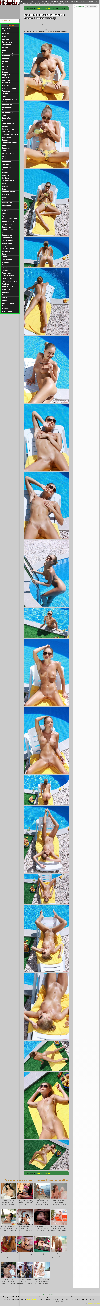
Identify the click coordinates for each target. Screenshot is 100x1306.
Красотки (6, 148)
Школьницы (7, 311)
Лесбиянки (6, 159)
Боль (4, 50)
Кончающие (7, 137)
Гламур (5, 94)
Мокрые (5, 172)
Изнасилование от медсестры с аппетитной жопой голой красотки (25, 1229)
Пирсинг (5, 186)
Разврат (5, 216)
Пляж (4, 189)
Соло (4, 254)
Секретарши (7, 235)
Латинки (5, 156)
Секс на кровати (9, 248)
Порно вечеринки (9, 200)
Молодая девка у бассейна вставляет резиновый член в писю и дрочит (59, 1256)
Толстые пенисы (8, 276)
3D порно (6, 28)
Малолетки (6, 161)
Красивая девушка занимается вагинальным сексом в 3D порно (25, 1282)
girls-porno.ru (31, 1299)
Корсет (5, 140)
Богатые (5, 47)
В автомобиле (7, 56)
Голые (4, 96)
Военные (5, 85)
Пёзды (4, 183)
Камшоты (6, 132)
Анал (4, 36)
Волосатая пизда (9, 88)
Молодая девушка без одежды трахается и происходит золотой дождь (59, 1229)
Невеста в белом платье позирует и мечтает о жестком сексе (8, 1203)
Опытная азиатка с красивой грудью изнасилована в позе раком (41, 1229)
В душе (5, 61)
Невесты (5, 175)
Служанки (6, 251)
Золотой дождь (8, 123)
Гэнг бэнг (6, 102)
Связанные (6, 227)
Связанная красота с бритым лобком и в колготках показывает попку (42, 1256)
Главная (9, 25)
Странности (6, 262)
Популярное (80, 6)
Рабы (4, 213)
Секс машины (7, 240)
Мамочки (5, 164)
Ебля (4, 115)
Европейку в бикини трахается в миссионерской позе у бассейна (8, 1256)
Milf (3, 31)
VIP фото (5, 34)
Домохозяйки (7, 112)
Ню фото (5, 178)
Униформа (6, 284)
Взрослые (6, 83)
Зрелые (5, 126)
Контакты (48, 1294)
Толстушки (6, 273)
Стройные (6, 265)
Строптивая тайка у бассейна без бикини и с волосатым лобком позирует (8, 1229)
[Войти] (9, 12)
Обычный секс (8, 181)
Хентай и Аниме (8, 295)
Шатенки (5, 308)
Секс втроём (7, 238)
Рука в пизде (7, 224)
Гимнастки (6, 91)
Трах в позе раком (9, 281)
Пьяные (5, 210)
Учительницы (7, 287)
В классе (5, 64)
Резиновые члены (9, 219)
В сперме (5, 72)
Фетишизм (6, 289)
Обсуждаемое (91, 6)
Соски (4, 257)
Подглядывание (8, 192)
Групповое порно (9, 99)
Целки (4, 300)
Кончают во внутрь (10, 134)
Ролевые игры (8, 221)
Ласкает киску (8, 153)
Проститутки (7, 202)
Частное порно (8, 303)
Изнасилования (8, 129)
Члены (4, 306)
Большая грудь (8, 53)
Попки (4, 197)
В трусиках (6, 75)
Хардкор (5, 292)
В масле (5, 66)
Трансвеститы (7, 278)
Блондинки (6, 45)
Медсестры (6, 167)
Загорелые (6, 121)
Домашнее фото (8, 110)
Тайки (4, 267)
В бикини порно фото (43, 8)
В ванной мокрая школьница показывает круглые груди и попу (58, 1203)
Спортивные (7, 259)
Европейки (6, 118)
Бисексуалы (7, 42)
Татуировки (7, 270)
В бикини (5, 58)
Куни (4, 151)
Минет (4, 170)
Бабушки (5, 39)
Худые (4, 298)
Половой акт (7, 194)
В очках (5, 69)
